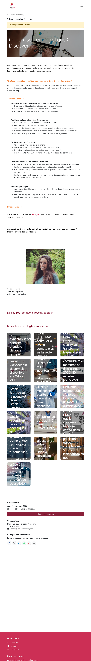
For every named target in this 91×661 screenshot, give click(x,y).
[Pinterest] (29, 543)
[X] (14, 543)
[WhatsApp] (24, 543)
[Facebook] (9, 543)
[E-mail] (34, 543)
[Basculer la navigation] (81, 6)
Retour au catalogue (18, 15)
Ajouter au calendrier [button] (45, 514)
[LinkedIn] (19, 543)
